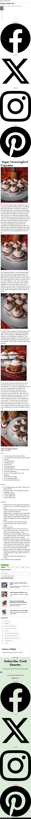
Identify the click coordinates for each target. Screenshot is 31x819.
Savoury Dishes (8, 640)
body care (7, 621)
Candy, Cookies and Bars (11, 628)
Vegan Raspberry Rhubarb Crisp (18, 592)
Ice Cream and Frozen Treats (11, 633)
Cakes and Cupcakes (10, 626)
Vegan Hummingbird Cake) (10, 277)
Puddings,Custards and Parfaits (12, 638)
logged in (10, 652)
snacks (6, 643)
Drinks (6, 630)
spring (22, 567)
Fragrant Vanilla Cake (5, 1)
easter (17, 567)
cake (13, 567)
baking (8, 567)
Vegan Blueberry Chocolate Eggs (19, 610)
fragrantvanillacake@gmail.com (15, 675)
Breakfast (7, 623)
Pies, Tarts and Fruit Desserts (11, 635)
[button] (1, 8)
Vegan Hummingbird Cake (18, 385)
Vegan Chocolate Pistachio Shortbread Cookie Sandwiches (18, 601)
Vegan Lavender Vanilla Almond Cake (18, 583)
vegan (27, 567)
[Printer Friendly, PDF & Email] (5, 565)
